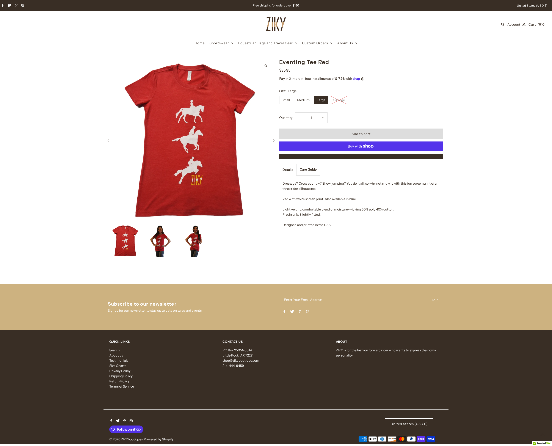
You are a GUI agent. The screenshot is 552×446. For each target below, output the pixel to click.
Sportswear (219, 43)
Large (321, 100)
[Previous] (109, 140)
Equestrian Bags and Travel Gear (265, 43)
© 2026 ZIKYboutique (125, 439)
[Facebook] (2, 5)
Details (287, 170)
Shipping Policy (121, 376)
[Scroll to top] (543, 435)
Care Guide (308, 169)
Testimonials (118, 360)
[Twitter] (8, 5)
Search (114, 350)
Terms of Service (121, 386)
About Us (345, 43)
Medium (303, 100)
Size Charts (117, 366)
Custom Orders (315, 43)
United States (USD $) (532, 6)
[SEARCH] (503, 24)
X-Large (338, 100)
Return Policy (119, 381)
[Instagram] (22, 5)
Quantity (286, 118)
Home (200, 43)
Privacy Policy (119, 371)
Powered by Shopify (159, 439)
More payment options (361, 157)
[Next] (273, 140)
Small (286, 100)
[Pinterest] (15, 5)
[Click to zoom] (266, 66)
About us (116, 355)
